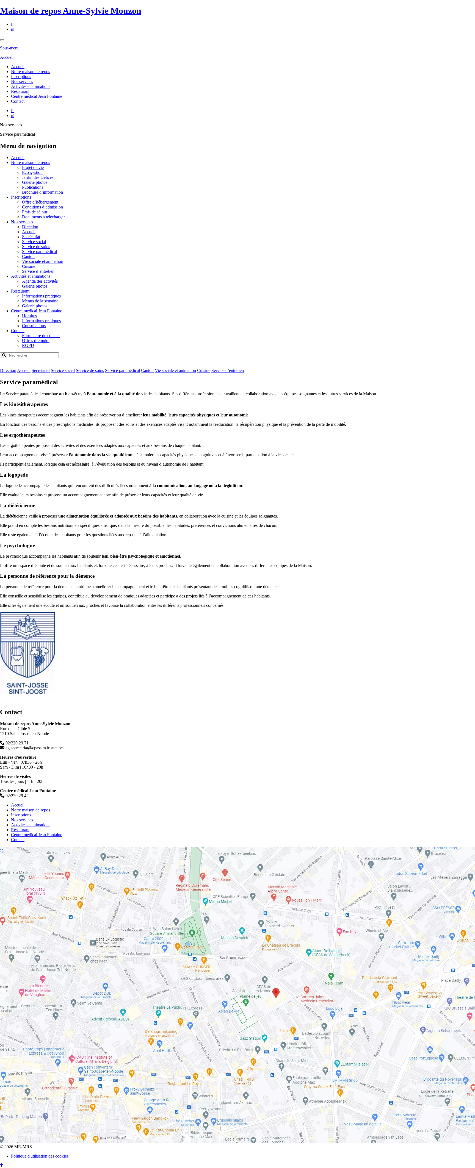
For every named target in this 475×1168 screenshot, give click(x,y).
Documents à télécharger (43, 217)
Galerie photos (34, 182)
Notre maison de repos (30, 71)
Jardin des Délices (37, 177)
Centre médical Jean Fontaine (36, 96)
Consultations (34, 325)
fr (12, 24)
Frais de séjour (34, 212)
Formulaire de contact (41, 335)
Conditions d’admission (42, 207)
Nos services (22, 81)
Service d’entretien (38, 271)
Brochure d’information (42, 192)
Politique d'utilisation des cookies (39, 1156)
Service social (34, 241)
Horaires (29, 315)
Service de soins (36, 246)
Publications (32, 187)
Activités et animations (30, 86)
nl (12, 29)
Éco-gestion (32, 172)
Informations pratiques (41, 296)
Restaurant (20, 91)
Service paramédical (39, 251)
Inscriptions (21, 76)
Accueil (6, 57)
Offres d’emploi (35, 340)
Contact (17, 101)
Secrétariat (31, 236)
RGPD (28, 345)
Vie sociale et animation (42, 261)
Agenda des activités (40, 281)
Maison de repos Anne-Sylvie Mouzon (70, 11)
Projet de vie (33, 167)
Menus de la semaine (40, 301)
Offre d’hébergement (40, 202)
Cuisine (28, 266)
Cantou (28, 256)
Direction (30, 226)
